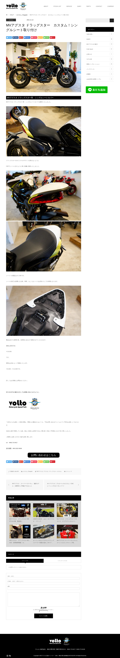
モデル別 (99, 59)
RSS (10, 655)
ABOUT (46, 6)
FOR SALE (99, 49)
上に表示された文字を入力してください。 (43, 609)
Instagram (7, 655)
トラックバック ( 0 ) (62, 560)
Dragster (21, 20)
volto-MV (16, 471)
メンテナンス (99, 69)
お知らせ (99, 54)
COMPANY (110, 6)
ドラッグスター (53, 471)
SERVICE (69, 6)
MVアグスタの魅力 (99, 44)
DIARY (79, 6)
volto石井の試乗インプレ (99, 79)
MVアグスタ (40, 471)
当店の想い (99, 34)
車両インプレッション (99, 64)
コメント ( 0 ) (25, 560)
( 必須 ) (11, 576)
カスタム (11, 20)
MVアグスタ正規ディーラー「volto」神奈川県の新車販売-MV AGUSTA (58, 655)
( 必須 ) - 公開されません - (16, 581)
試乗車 (99, 74)
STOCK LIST (57, 6)
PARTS (88, 6)
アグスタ (46, 471)
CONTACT (99, 6)
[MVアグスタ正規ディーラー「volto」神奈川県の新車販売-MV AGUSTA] (60, 645)
